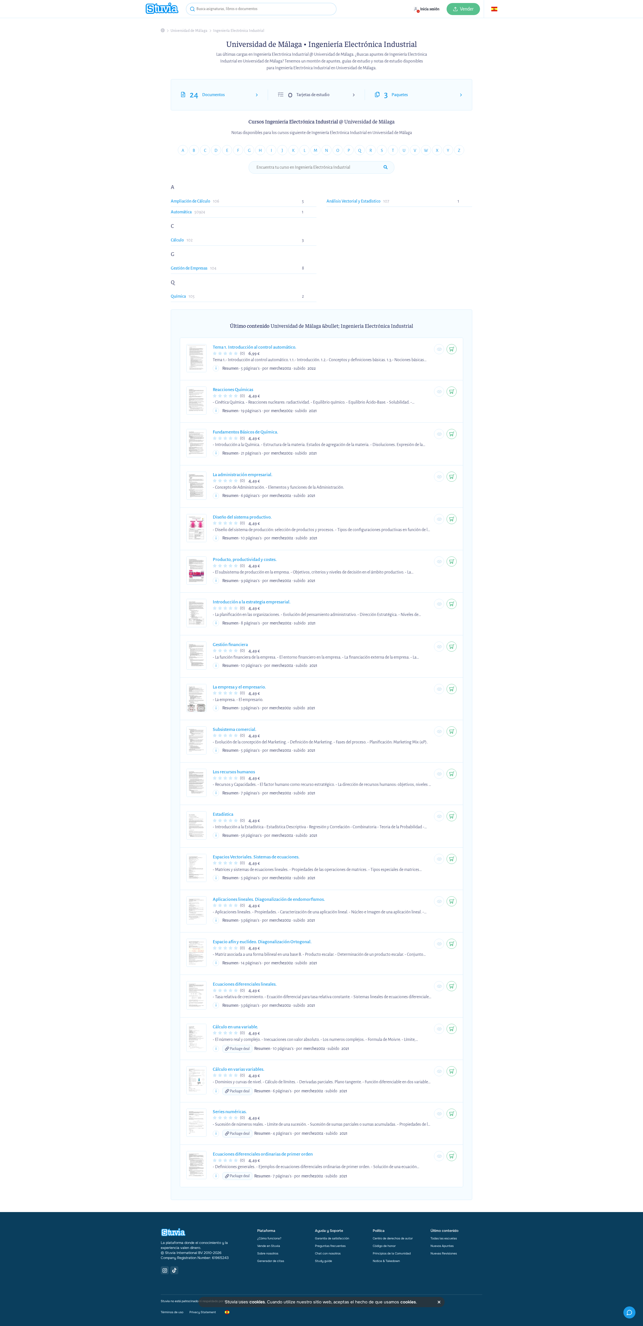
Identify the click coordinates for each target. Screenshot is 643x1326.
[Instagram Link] (165, 1270)
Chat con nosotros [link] (328, 1253)
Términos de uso (172, 1312)
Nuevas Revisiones (444, 1253)
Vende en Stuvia (268, 1246)
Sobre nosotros (267, 1253)
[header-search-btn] (192, 9)
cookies (257, 1302)
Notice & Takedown (386, 1261)
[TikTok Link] (174, 1270)
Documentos (213, 95)
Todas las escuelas (444, 1238)
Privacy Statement (202, 1312)
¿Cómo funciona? (269, 1238)
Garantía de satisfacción (332, 1238)
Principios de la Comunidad (392, 1253)
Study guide (323, 1261)
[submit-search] (385, 167)
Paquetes (400, 95)
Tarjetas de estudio (313, 95)
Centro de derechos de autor (393, 1238)
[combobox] (261, 9)
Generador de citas (270, 1261)
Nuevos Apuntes (442, 1246)
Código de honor (384, 1246)
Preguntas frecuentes (330, 1246)
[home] (162, 9)
